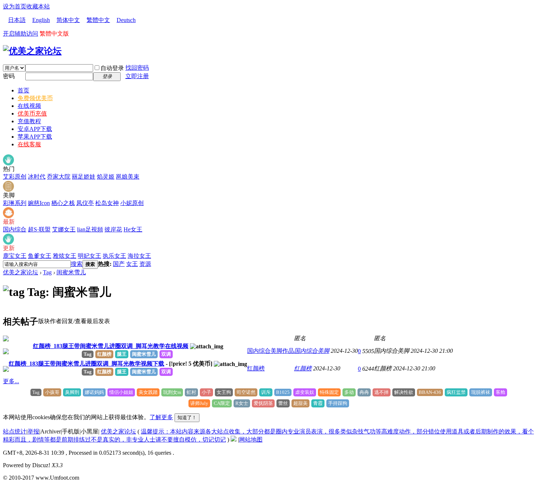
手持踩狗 (337, 403)
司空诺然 (246, 392)
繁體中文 (98, 20)
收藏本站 (38, 6)
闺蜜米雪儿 (71, 272)
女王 (132, 264)
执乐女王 (114, 256)
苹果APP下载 (35, 136)
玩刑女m (172, 392)
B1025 (283, 392)
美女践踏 (148, 392)
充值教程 (29, 121)
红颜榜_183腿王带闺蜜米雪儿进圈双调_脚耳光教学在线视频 (110, 346)
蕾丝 (283, 403)
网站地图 (251, 439)
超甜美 (300, 403)
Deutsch (126, 20)
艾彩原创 (14, 176)
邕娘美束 (127, 176)
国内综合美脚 (311, 351)
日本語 (17, 20)
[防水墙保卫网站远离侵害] (233, 439)
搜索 (76, 264)
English (41, 20)
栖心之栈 (63, 203)
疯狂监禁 (456, 392)
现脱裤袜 (480, 392)
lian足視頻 (90, 229)
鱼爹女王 (39, 256)
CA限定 (222, 403)
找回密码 (137, 68)
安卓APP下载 (35, 129)
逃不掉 (381, 392)
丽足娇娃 (83, 176)
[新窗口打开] (6, 339)
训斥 (266, 392)
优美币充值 (32, 113)
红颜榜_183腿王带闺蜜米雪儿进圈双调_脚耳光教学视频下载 (86, 363)
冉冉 (364, 392)
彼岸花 (113, 229)
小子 (206, 392)
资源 (145, 264)
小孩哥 (52, 392)
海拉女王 (139, 256)
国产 (119, 264)
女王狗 (224, 392)
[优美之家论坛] (32, 51)
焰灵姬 (105, 176)
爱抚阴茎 (263, 403)
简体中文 (68, 20)
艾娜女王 (64, 229)
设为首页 (14, 6)
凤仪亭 (85, 203)
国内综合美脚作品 (270, 351)
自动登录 (112, 68)
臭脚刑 (72, 392)
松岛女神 (107, 203)
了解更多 (161, 417)
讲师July (199, 403)
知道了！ (187, 417)
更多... (11, 381)
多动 (349, 392)
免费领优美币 (35, 98)
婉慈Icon (39, 203)
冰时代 (36, 176)
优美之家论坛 (20, 272)
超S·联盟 (39, 229)
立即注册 (137, 76)
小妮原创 (132, 203)
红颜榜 (104, 354)
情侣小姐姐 (121, 392)
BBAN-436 (430, 392)
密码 (9, 76)
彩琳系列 (14, 203)
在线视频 (29, 106)
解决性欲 (403, 392)
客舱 (500, 392)
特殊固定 (329, 392)
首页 (23, 90)
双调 (166, 354)
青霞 (318, 403)
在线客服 (29, 144)
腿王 (121, 354)
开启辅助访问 (20, 33)
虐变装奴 (304, 392)
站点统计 (14, 431)
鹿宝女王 (14, 256)
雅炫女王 (64, 256)
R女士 (241, 403)
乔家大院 (58, 176)
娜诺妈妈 (94, 392)
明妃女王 (89, 256)
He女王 (133, 229)
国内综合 (14, 229)
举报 (33, 431)
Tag (47, 272)
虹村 (191, 392)
